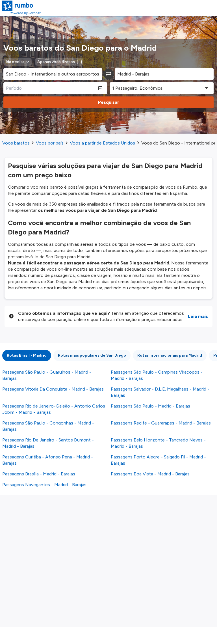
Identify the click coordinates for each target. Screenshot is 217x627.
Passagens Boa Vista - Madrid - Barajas (150, 474)
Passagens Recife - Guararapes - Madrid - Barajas (161, 423)
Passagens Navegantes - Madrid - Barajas (44, 484)
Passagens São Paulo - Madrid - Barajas (150, 406)
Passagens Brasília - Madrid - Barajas (38, 474)
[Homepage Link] (21, 6)
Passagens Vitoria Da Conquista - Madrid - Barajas (53, 389)
